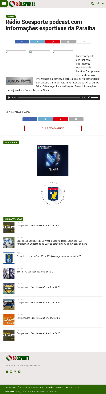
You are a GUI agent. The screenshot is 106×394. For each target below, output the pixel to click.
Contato (59, 387)
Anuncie (69, 387)
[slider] (95, 97)
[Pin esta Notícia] (52, 40)
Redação (49, 387)
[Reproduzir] (9, 97)
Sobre (77, 387)
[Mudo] (89, 97)
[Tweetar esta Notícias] (37, 40)
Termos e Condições (13, 387)
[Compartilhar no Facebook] (22, 40)
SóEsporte (9, 391)
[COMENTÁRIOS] (83, 40)
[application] (53, 97)
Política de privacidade (33, 387)
